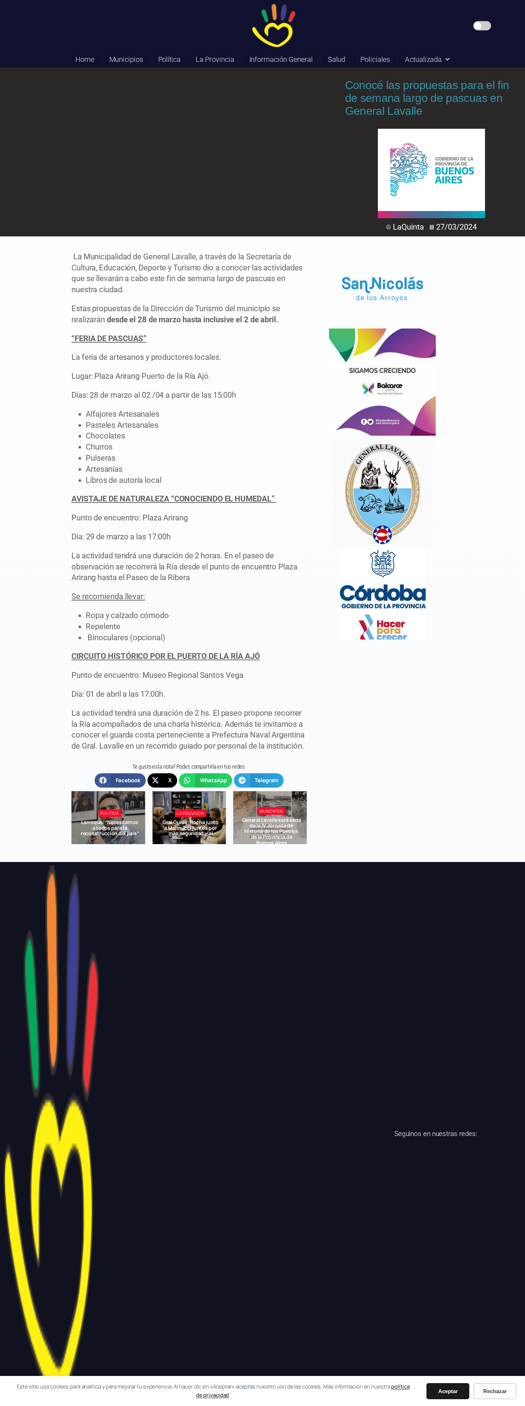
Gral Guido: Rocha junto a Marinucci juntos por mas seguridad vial (110, 828)
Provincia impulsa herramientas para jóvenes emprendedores (271, 828)
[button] (120, 780)
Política (169, 59)
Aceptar (448, 1391)
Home (84, 59)
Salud (337, 59)
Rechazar (495, 1391)
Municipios (126, 59)
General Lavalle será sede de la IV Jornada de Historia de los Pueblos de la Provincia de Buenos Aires (190, 831)
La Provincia (215, 59)
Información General (281, 59)
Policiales (375, 59)
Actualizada (423, 59)
